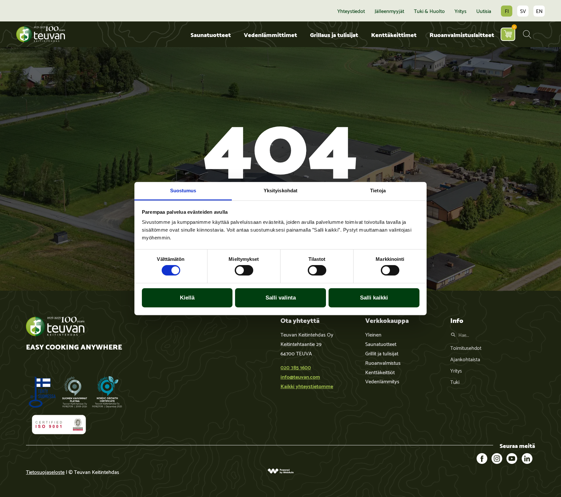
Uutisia (483, 10)
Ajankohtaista (465, 358)
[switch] (244, 270)
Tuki (454, 381)
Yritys (461, 10)
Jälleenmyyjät (389, 10)
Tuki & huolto (429, 10)
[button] (527, 34)
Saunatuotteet (211, 34)
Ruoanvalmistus (383, 362)
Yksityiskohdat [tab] (280, 190)
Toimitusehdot (465, 347)
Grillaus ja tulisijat (334, 34)
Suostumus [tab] (183, 190)
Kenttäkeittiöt (380, 371)
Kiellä (187, 298)
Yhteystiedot (351, 10)
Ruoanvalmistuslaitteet (462, 34)
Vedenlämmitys (382, 380)
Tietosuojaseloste (45, 471)
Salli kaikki (374, 298)
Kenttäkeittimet (394, 34)
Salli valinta (281, 298)
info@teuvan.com (300, 376)
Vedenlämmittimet (270, 34)
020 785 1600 (295, 367)
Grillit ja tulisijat (381, 353)
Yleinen (373, 334)
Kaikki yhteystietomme (306, 385)
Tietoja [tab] (378, 190)
